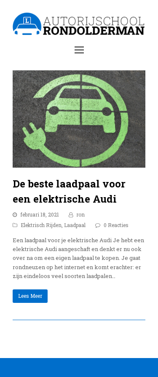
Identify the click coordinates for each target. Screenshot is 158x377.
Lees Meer (30, 295)
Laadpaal (75, 225)
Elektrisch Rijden (41, 225)
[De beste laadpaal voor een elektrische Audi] (79, 163)
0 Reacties (116, 225)
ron (80, 214)
